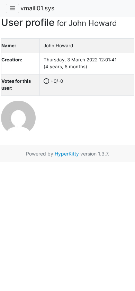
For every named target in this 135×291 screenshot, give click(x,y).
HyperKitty (67, 154)
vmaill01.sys (37, 8)
